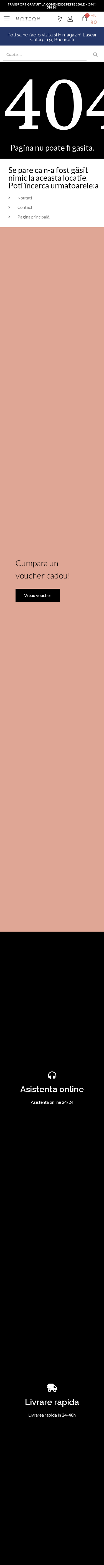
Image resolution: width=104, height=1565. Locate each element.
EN (93, 15)
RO (93, 22)
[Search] (95, 54)
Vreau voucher (37, 595)
